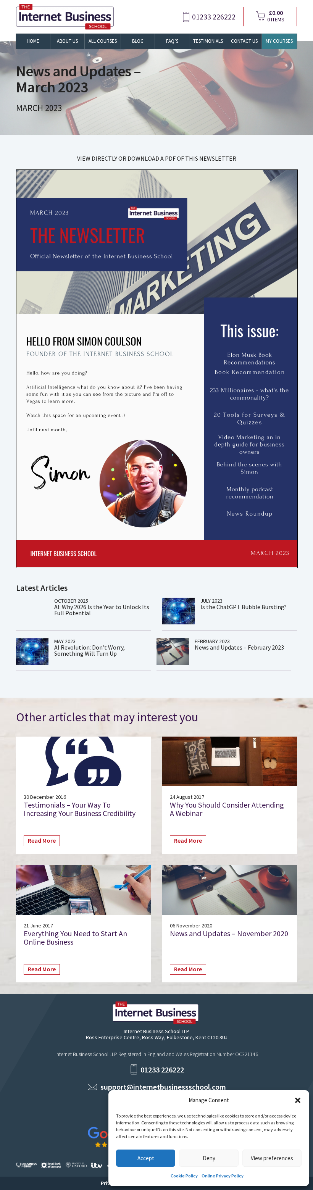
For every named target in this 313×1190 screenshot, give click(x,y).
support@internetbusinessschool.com (163, 1087)
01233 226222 (214, 17)
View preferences (272, 1158)
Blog (138, 41)
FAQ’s (172, 41)
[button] (298, 1100)
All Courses (103, 41)
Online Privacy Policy (223, 1176)
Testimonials (208, 41)
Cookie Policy (184, 1176)
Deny (209, 1158)
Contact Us (244, 41)
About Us (67, 41)
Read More (42, 840)
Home (33, 41)
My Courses (279, 41)
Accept (145, 1158)
